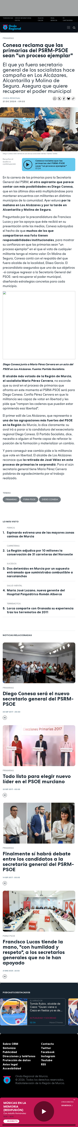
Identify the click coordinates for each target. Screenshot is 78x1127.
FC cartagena (68, 19)
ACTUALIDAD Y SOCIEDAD (43, 1017)
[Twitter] (59, 98)
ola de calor (41, 19)
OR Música (66, 1105)
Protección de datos (17, 1060)
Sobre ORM (10, 1044)
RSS (43, 1064)
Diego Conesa (50, 499)
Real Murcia (54, 19)
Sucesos (12, 563)
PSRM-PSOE (29, 499)
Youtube (46, 1060)
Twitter (46, 1048)
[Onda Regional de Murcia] (12, 27)
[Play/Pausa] (44, 1111)
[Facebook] (64, 98)
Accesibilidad (12, 1068)
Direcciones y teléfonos (19, 1056)
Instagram (48, 1056)
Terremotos (14, 603)
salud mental (14, 585)
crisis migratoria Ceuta (23, 19)
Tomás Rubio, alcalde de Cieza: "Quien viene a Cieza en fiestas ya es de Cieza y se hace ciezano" (45, 1007)
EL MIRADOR (36, 1000)
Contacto (47, 1044)
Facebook (47, 1052)
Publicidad (10, 1052)
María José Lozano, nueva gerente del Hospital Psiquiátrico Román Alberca (36, 592)
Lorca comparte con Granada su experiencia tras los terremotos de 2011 (40, 610)
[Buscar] (73, 27)
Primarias (8, 38)
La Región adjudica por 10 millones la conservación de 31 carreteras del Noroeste (40, 552)
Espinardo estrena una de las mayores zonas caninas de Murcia (40, 534)
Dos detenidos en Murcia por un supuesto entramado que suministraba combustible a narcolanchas (40, 572)
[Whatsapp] (55, 99)
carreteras (13, 545)
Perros (11, 527)
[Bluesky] (69, 98)
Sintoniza (9, 1048)
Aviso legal (10, 1064)
